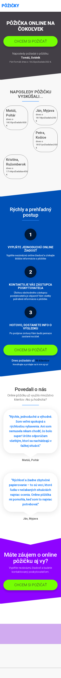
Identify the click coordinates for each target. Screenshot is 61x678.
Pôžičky (10, 5)
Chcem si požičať (30, 41)
